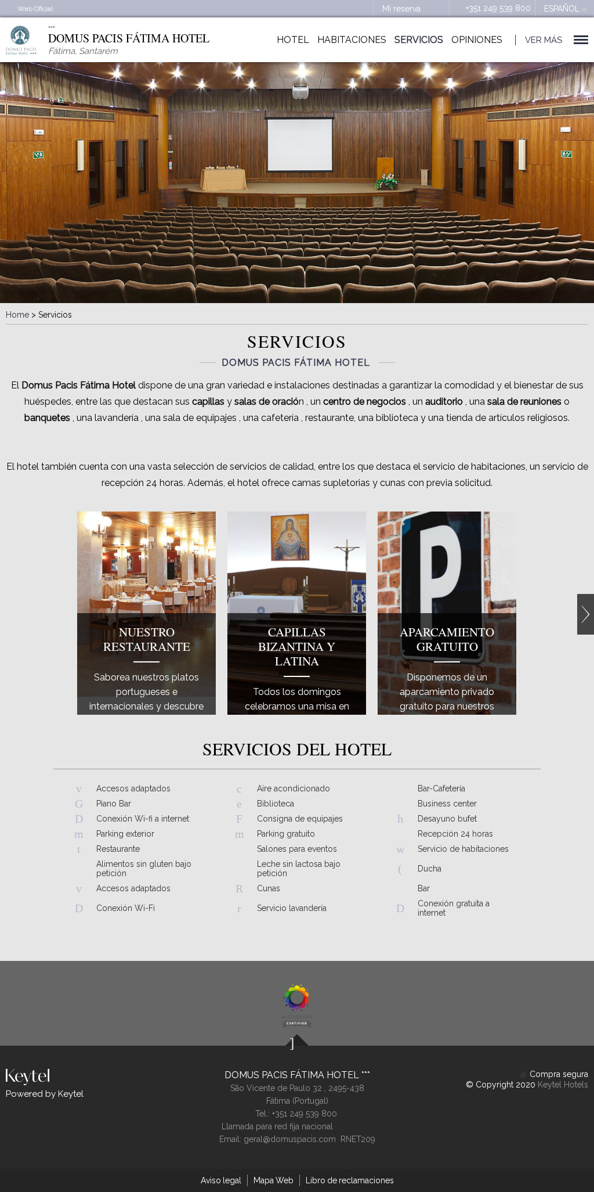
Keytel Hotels (563, 1084)
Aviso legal (221, 1180)
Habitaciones (351, 39)
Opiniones (476, 39)
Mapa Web (273, 1180)
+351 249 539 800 (498, 8)
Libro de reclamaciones (350, 1180)
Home (17, 314)
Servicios (418, 39)
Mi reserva (401, 8)
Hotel (293, 39)
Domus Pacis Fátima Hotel (292, 1075)
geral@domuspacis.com (290, 1139)
